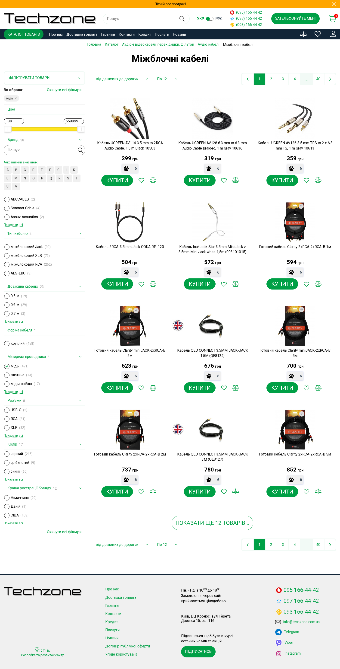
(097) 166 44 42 (249, 18)
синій (15, 471)
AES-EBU (18, 273)
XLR (14, 427)
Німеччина (20, 497)
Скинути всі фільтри (64, 90)
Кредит (144, 34)
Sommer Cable (22, 208)
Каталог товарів (23, 34)
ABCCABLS (20, 199)
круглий (18, 343)
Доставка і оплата (81, 34)
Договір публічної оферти (127, 646)
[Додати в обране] (141, 180)
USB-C (16, 410)
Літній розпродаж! (170, 4)
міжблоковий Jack (27, 247)
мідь (15, 366)
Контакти (127, 34)
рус (219, 18)
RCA (14, 419)
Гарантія (108, 34)
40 (318, 79)
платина (17, 375)
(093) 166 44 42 (249, 24)
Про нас (56, 34)
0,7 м (15, 313)
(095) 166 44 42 (249, 12)
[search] (182, 19)
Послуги (162, 34)
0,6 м (15, 305)
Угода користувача (121, 654)
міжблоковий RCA (26, 264)
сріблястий (20, 462)
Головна (94, 44)
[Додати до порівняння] (152, 180)
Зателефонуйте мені (295, 18)
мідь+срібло (21, 384)
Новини (179, 34)
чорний (17, 454)
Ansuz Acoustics (24, 217)
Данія (15, 506)
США (15, 515)
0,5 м (15, 296)
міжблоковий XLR (26, 255)
